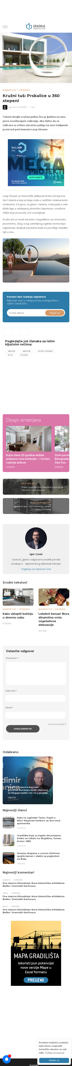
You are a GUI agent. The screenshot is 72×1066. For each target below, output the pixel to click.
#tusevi (24, 355)
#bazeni (26, 351)
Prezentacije (41, 503)
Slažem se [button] (54, 1060)
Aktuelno (29, 483)
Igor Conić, (13, 107)
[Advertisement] (33, 384)
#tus (10, 355)
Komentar (12, 658)
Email (9, 707)
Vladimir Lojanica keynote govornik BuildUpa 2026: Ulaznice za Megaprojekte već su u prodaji (28, 790)
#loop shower (45, 351)
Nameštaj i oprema (16, 90)
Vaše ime (10, 690)
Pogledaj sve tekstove (36, 569)
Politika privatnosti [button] (54, 1052)
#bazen (11, 351)
